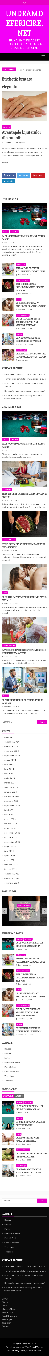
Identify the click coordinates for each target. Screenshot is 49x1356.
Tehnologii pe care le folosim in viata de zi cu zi (25, 379)
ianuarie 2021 (10, 869)
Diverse (6, 127)
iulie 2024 (8, 764)
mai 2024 (8, 773)
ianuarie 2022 (10, 837)
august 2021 (10, 846)
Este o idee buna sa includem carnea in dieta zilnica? (30, 287)
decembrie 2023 (11, 796)
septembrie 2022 (12, 832)
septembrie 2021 (12, 842)
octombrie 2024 (11, 751)
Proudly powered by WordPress (20, 1347)
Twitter (24, 175)
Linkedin (9, 181)
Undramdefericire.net (24, 23)
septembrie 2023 (12, 805)
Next (44, 911)
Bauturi (7, 1048)
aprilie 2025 (9, 737)
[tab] (8, 1096)
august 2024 (10, 760)
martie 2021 (10, 860)
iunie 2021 (9, 851)
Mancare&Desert (23, 280)
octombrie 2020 (11, 883)
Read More (5, 162)
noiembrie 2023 (11, 801)
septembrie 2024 (12, 755)
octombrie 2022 (11, 828)
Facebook (9, 175)
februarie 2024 (11, 787)
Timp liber (14, 232)
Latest (19, 1095)
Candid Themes (34, 1350)
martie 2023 (10, 819)
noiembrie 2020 (11, 878)
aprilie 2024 (9, 778)
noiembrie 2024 (11, 746)
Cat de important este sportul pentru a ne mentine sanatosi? (28, 321)
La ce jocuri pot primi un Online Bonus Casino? (24, 374)
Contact (5, 1326)
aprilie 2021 (9, 855)
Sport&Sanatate (23, 315)
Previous (4, 911)
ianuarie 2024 (10, 792)
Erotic (19, 299)
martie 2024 (10, 782)
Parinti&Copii (21, 350)
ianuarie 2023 (10, 823)
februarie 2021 (11, 864)
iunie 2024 (9, 769)
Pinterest (39, 175)
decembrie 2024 (11, 741)
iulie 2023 (8, 810)
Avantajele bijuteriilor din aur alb (21, 135)
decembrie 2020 (11, 873)
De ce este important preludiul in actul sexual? (24, 391)
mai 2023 (8, 814)
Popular (8, 1095)
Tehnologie (21, 264)
